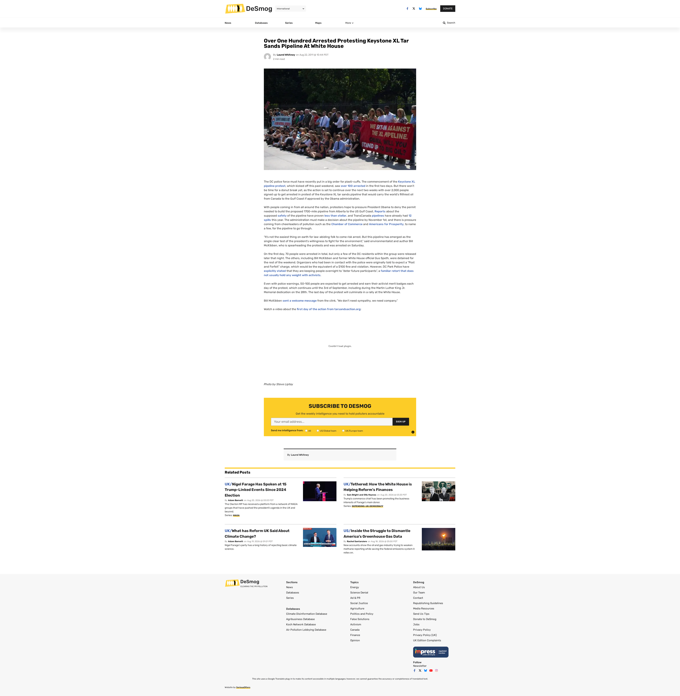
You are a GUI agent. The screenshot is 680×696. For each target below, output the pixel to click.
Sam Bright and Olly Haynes (361, 495)
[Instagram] (436, 670)
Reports (380, 211)
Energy (354, 587)
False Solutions (359, 619)
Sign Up (401, 421)
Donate (447, 8)
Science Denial (359, 592)
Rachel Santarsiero (357, 541)
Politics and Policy (361, 613)
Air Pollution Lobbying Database (306, 629)
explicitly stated (275, 271)
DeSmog (259, 8)
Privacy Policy (422, 629)
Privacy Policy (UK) (425, 635)
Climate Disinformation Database (306, 613)
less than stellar (335, 215)
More (348, 22)
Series (290, 597)
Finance (355, 635)
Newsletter (420, 665)
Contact (418, 597)
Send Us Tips (421, 613)
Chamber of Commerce (346, 224)
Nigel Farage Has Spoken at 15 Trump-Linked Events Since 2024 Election (256, 489)
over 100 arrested (353, 186)
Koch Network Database (301, 624)
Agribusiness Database (300, 619)
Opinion (355, 640)
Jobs (416, 624)
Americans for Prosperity (386, 224)
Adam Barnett (235, 500)
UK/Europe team (354, 431)
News (289, 587)
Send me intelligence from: (287, 430)
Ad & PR (355, 597)
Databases (292, 592)
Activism (355, 624)
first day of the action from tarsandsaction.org (329, 309)
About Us (419, 587)
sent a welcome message (300, 300)
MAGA (236, 515)
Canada (354, 629)
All (309, 431)
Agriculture (357, 608)
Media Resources (423, 608)
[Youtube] (431, 670)
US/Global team (328, 431)
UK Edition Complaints (427, 640)
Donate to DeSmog (424, 619)
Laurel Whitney (286, 54)
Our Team (419, 592)
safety (282, 215)
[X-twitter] (414, 8)
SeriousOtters (243, 687)
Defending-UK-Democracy (367, 506)
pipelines (378, 215)
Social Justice (359, 603)
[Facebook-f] (407, 8)
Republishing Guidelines (428, 603)
